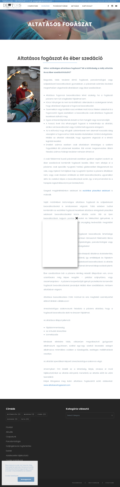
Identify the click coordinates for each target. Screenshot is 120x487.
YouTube (110, 483)
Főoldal (9, 427)
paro (42, 414)
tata (25, 419)
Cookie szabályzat (14, 460)
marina (29, 414)
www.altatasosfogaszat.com (57, 385)
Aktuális (9, 432)
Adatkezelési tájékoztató (17, 455)
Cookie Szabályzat (11, 476)
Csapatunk (11, 436)
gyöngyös (14, 414)
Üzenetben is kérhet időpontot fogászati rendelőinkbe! (93, 1)
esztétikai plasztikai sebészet (96, 190)
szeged (12, 419)
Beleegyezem (26, 479)
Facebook (77, 483)
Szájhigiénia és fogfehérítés (18, 446)
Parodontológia (13, 441)
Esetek (9, 450)
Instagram (93, 483)
